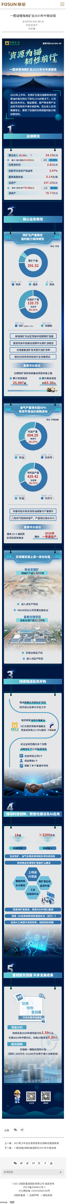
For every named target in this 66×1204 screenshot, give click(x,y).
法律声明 (34, 1195)
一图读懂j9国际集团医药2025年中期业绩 (35, 1148)
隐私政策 (47, 1195)
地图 (12, 1202)
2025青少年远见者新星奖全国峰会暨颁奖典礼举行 (40, 1143)
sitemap (3, 1202)
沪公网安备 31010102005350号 (34, 1191)
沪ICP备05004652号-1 (34, 1187)
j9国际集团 (19, 1195)
